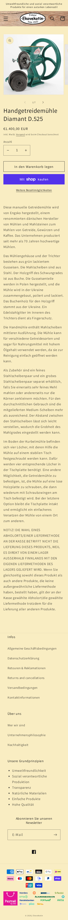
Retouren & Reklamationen (27, 668)
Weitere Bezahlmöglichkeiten (34, 190)
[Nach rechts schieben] (43, 102)
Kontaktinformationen (24, 697)
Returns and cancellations (26, 678)
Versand (20, 134)
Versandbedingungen (23, 688)
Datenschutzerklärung (23, 658)
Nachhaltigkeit (18, 745)
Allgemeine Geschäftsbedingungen (32, 648)
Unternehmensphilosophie (27, 735)
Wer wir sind (16, 725)
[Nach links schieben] (25, 102)
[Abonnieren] (55, 834)
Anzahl (7, 142)
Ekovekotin (38, 915)
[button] (6, 19)
